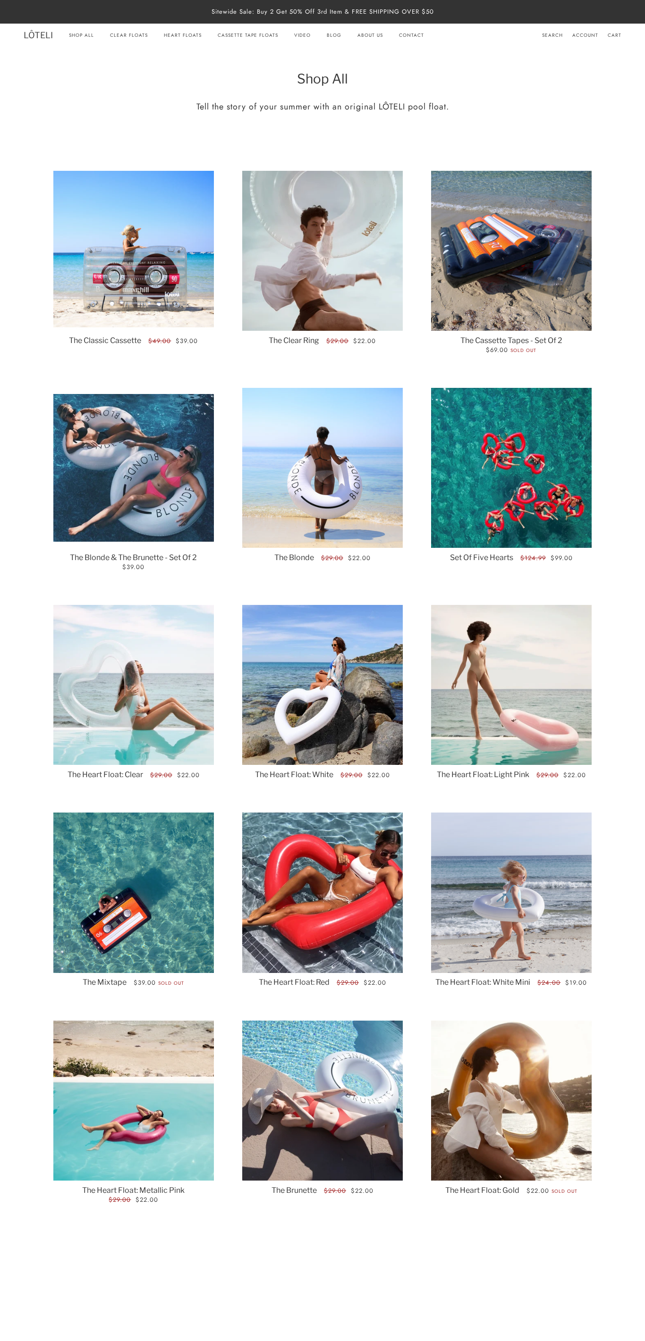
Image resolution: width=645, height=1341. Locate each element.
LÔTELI (38, 35)
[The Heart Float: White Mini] (511, 893)
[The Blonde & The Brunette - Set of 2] (133, 468)
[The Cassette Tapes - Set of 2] (511, 251)
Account (585, 35)
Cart (614, 35)
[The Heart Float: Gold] (511, 1101)
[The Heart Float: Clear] (133, 685)
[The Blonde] (322, 468)
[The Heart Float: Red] (322, 893)
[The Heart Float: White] (322, 685)
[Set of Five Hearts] (511, 468)
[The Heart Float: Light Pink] (511, 685)
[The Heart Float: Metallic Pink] (133, 1101)
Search (552, 35)
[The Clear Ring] (322, 251)
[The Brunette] (322, 1101)
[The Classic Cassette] (133, 251)
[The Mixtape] (133, 893)
